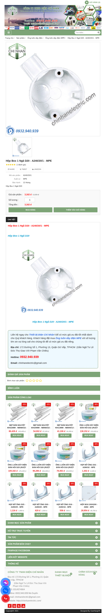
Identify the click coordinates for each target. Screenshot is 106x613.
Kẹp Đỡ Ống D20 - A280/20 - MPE (41, 505)
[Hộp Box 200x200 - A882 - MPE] (89, 492)
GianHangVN (95, 611)
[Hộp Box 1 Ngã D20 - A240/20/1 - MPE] (53, 89)
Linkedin (37, 169)
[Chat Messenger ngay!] (6, 583)
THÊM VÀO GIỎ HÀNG (75, 210)
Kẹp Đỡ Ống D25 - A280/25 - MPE (17, 505)
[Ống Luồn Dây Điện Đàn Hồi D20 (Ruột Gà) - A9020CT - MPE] (41, 452)
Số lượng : (13, 200)
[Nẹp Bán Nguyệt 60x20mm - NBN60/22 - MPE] (41, 413)
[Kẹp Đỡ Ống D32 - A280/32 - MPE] (89, 452)
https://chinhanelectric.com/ (28, 601)
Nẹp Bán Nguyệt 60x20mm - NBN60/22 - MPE (41, 427)
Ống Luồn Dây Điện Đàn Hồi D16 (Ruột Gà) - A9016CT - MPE (65, 467)
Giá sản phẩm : (15, 194)
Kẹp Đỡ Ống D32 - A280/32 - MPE (89, 466)
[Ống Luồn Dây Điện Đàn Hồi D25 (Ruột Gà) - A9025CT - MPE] (17, 452)
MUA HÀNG (30, 210)
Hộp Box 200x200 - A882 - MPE (89, 505)
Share (12, 169)
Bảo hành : (16, 182)
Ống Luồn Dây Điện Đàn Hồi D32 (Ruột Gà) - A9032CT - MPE (89, 427)
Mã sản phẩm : (15, 175)
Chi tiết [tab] (11, 219)
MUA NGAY (17, 435)
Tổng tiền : (13, 204)
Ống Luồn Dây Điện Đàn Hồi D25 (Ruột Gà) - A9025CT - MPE (17, 467)
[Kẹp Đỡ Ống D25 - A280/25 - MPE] (17, 492)
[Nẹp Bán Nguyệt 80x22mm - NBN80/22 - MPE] (17, 413)
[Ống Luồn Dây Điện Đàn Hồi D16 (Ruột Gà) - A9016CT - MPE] (65, 452)
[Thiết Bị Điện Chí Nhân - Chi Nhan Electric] (53, 29)
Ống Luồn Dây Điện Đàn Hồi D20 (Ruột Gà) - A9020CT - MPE (41, 467)
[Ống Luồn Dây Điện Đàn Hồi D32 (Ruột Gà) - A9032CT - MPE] (89, 413)
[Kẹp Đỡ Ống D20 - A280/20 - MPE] (41, 492)
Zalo (5, 591)
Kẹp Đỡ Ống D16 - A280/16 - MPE (65, 505)
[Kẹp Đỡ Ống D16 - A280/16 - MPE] (65, 492)
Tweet (24, 169)
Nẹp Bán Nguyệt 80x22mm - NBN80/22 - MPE (17, 427)
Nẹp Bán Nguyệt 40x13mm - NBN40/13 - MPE (65, 427)
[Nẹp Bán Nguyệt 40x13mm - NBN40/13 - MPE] (65, 413)
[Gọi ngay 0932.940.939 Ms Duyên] (5, 598)
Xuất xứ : (17, 179)
